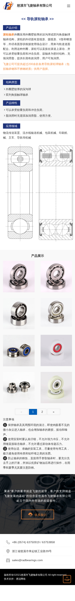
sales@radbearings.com (27, 560)
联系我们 (37, 514)
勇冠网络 (21, 578)
